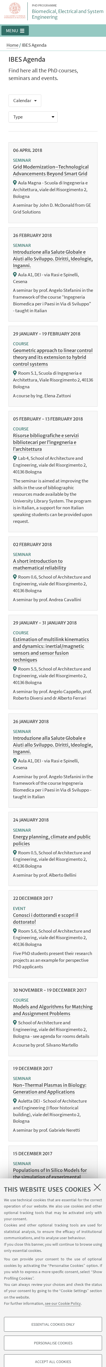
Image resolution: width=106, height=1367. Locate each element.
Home (12, 45)
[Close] (97, 1187)
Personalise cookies (53, 1343)
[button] (15, 30)
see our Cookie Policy (63, 1303)
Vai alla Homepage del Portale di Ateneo (15, 11)
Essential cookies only (53, 1324)
